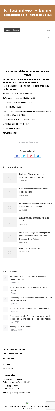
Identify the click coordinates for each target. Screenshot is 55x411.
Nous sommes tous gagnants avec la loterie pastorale (33, 190)
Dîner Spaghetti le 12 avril (29, 248)
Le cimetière (8, 358)
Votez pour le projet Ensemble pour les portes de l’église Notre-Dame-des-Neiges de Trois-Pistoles (35, 235)
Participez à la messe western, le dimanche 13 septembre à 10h (32, 176)
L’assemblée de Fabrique (14, 349)
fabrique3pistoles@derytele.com (16, 393)
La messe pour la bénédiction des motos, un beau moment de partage (35, 205)
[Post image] (10, 178)
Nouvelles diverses (12, 30)
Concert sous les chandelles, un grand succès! (34, 219)
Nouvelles (7, 364)
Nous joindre (8, 369)
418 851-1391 (12, 386)
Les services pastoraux (13, 354)
